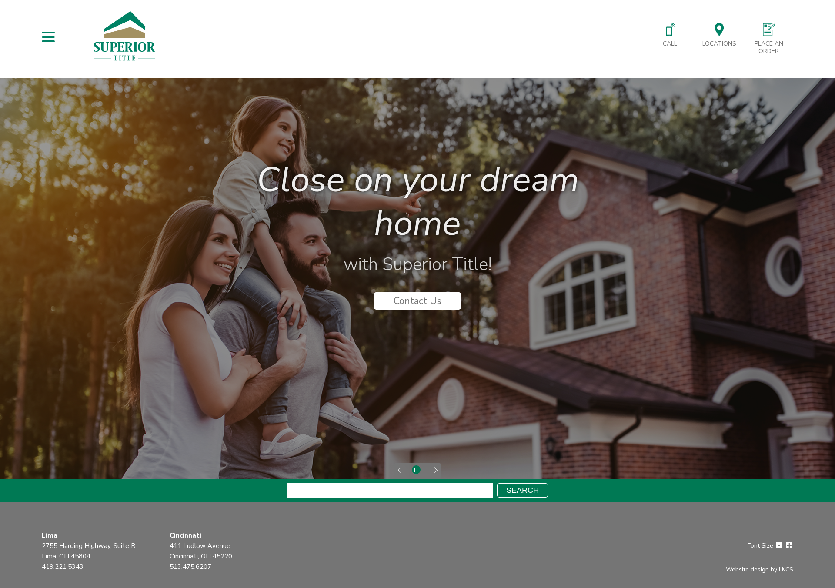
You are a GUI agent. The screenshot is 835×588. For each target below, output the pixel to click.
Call (670, 44)
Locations (719, 44)
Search (522, 490)
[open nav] (48, 36)
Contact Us (417, 300)
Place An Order (769, 47)
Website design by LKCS (759, 569)
